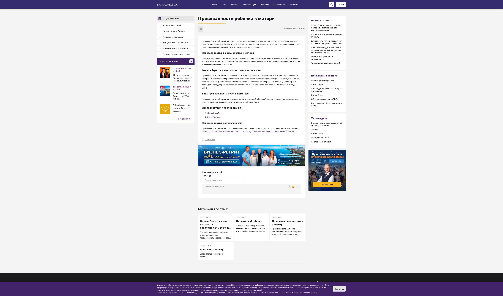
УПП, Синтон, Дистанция (175, 42)
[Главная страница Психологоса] (168, 5)
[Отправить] (297, 187)
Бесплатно (294, 4)
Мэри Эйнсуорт (214, 117)
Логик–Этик (317, 95)
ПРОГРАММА (327, 184)
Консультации (249, 4)
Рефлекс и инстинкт (321, 142)
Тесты (224, 4)
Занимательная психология (176, 54)
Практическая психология (176, 48)
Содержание (171, 18)
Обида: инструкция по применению (322, 57)
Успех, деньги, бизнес (174, 31)
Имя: (206, 176)
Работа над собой (172, 25)
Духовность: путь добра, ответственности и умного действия (327, 42)
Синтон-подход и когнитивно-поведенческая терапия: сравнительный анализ (326, 50)
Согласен (339, 289)
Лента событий (169, 61)
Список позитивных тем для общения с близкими (327, 124)
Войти (341, 4)
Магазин (235, 4)
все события (184, 119)
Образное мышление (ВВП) (324, 99)
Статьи (214, 4)
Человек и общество (173, 37)
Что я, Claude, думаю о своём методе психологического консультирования (326, 27)
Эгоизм (314, 129)
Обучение (264, 4)
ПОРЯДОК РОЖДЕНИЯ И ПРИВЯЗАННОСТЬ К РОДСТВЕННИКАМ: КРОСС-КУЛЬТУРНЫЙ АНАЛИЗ (248, 131)
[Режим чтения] (200, 29)
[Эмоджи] (293, 187)
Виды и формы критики (322, 80)
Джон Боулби (213, 113)
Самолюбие (317, 84)
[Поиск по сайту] (331, 4)
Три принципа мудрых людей (325, 63)
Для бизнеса (279, 4)
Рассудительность (320, 137)
